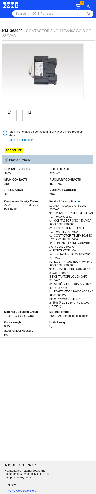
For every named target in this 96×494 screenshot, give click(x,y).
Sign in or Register (21, 140)
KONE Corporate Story (21, 490)
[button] (78, 6)
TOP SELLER (14, 150)
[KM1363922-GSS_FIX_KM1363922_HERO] (9, 112)
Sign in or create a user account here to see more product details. (45, 133)
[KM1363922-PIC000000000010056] (29, 112)
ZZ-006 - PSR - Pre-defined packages (21, 207)
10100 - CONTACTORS (19, 315)
